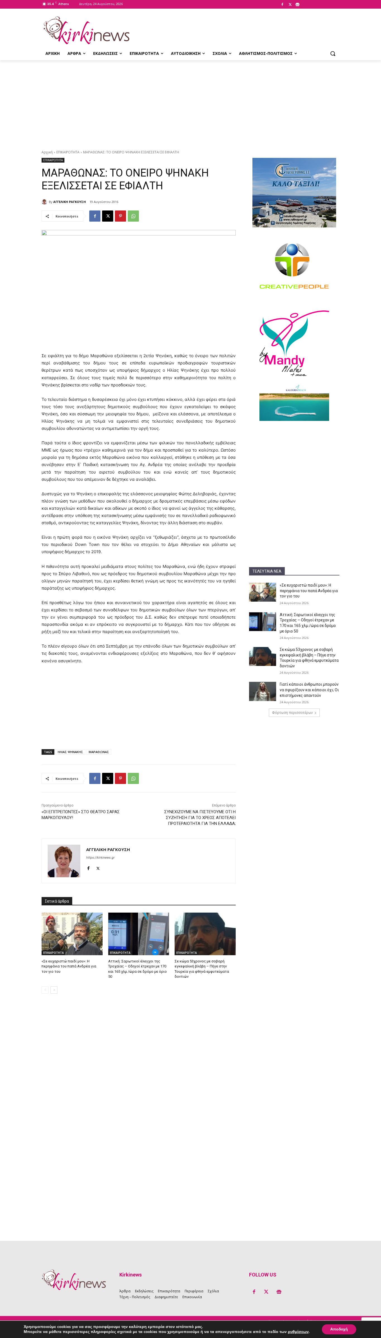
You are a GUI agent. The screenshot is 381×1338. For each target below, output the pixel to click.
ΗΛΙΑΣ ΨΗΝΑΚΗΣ (70, 752)
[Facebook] (282, 4)
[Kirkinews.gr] (86, 30)
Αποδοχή (339, 1329)
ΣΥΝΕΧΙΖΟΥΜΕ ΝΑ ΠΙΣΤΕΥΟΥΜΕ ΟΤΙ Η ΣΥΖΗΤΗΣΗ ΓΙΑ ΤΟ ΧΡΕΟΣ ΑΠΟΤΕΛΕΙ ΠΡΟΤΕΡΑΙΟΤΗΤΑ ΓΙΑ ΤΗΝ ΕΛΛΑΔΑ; (200, 817)
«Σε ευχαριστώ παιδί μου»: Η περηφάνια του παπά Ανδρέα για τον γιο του (309, 590)
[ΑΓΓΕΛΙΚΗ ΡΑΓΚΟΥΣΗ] (45, 202)
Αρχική (47, 152)
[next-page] (53, 990)
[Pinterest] (120, 216)
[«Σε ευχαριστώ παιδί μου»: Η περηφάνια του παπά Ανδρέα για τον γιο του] (262, 592)
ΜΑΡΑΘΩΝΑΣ (99, 752)
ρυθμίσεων (298, 1331)
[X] (290, 4)
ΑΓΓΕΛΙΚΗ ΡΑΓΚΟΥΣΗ (69, 202)
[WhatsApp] (133, 216)
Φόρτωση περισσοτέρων (292, 712)
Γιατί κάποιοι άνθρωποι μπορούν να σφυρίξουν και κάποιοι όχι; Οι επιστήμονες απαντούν (309, 689)
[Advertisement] (190, 102)
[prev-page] (45, 990)
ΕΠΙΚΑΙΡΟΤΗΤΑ (67, 152)
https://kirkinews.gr (100, 857)
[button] (332, 53)
